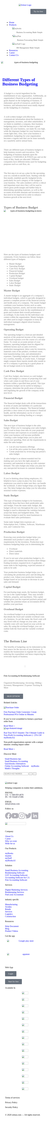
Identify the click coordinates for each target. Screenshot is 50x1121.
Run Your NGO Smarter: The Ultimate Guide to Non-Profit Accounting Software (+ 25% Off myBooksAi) (24, 735)
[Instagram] (21, 815)
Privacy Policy (11, 1102)
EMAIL (12, 803)
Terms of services (12, 1098)
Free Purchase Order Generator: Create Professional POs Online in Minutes (20, 713)
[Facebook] (8, 815)
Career (12, 53)
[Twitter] (28, 815)
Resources (13, 50)
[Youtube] (15, 815)
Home (11, 22)
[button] (25, 18)
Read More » (9, 726)
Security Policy (11, 1107)
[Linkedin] (35, 815)
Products (12, 25)
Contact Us (14, 55)
